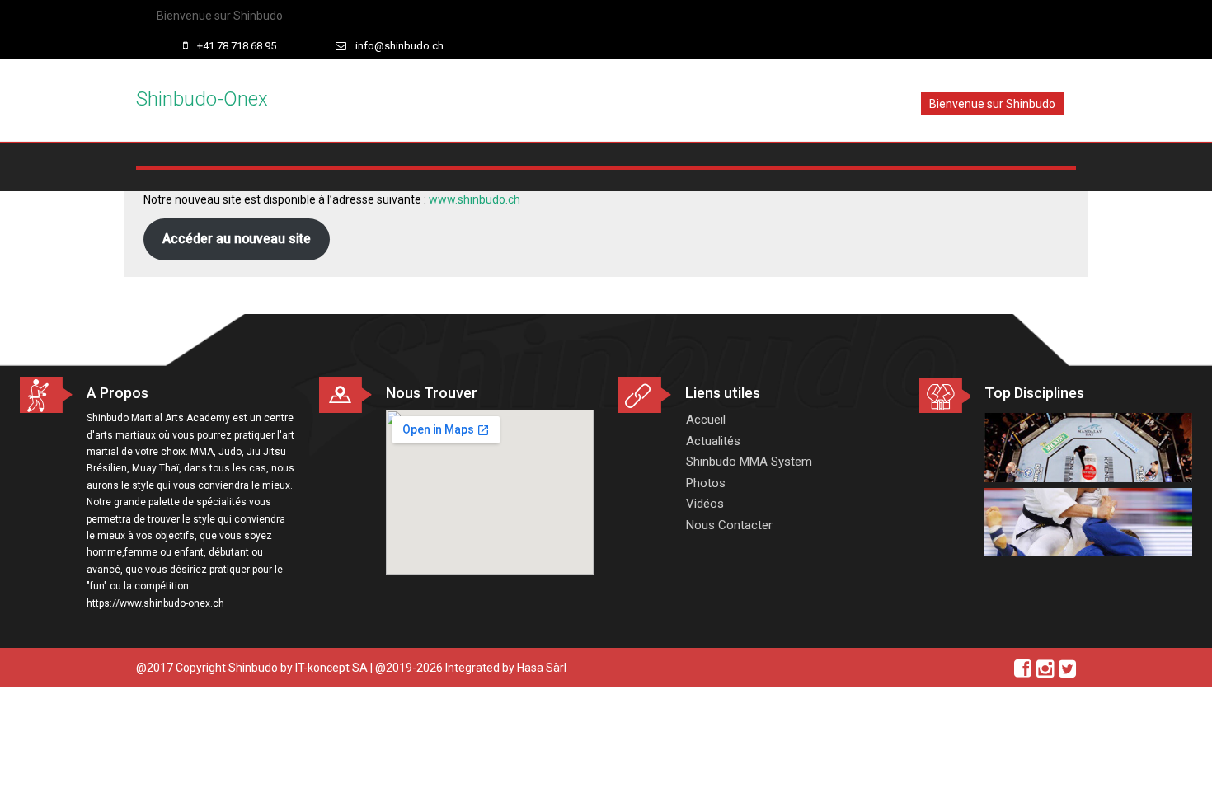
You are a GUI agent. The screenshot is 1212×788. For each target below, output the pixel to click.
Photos (706, 483)
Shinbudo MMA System (749, 461)
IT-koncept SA (331, 667)
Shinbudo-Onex (202, 98)
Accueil (706, 419)
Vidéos (705, 503)
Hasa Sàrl (541, 667)
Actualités (713, 441)
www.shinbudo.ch (474, 199)
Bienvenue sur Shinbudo (220, 15)
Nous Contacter (729, 525)
